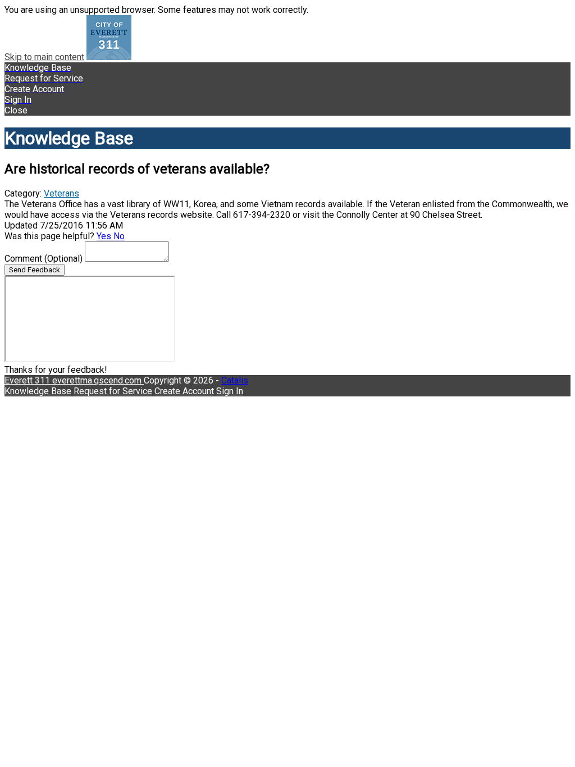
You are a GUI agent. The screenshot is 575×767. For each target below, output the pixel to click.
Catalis (234, 380)
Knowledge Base (37, 391)
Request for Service (113, 391)
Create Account (184, 391)
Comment (43, 258)
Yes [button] (105, 236)
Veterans (61, 193)
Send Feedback (34, 270)
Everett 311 (28, 380)
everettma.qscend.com (98, 380)
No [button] (119, 236)
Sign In (229, 391)
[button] (287, 110)
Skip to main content (44, 57)
